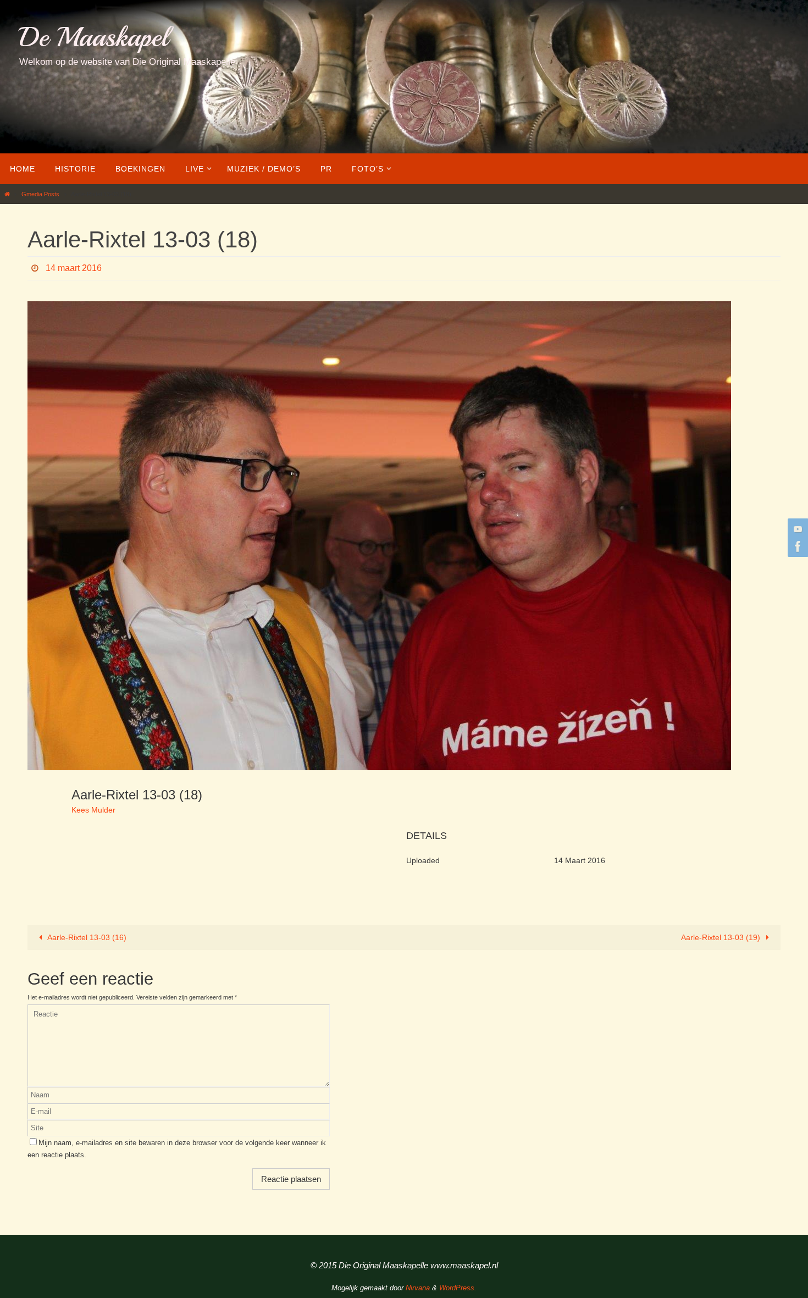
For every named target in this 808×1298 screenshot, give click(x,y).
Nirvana (418, 1288)
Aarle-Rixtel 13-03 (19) (721, 937)
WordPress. (458, 1288)
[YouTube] (796, 528)
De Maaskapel (93, 37)
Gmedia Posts (40, 194)
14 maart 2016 (74, 268)
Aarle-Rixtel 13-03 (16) (86, 937)
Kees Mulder (93, 809)
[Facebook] (796, 546)
